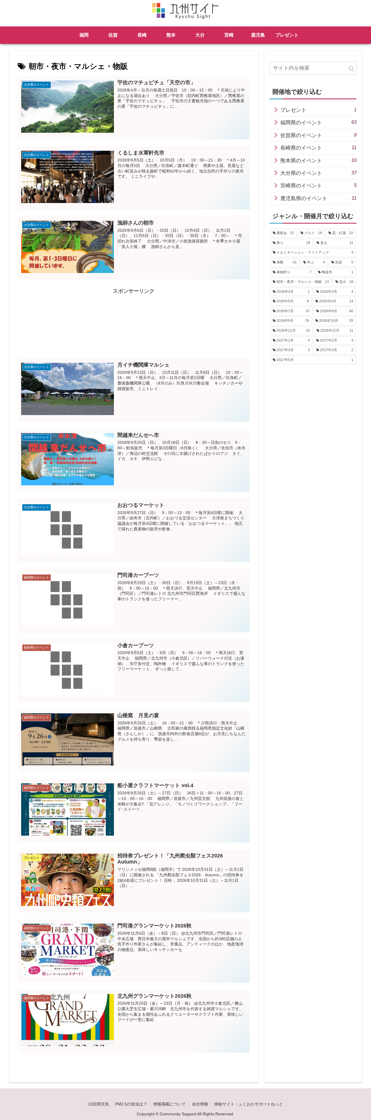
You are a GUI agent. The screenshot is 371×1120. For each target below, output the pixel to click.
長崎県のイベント (318, 148)
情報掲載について (169, 1104)
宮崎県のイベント (318, 186)
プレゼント (318, 110)
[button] (351, 69)
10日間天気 (98, 1104)
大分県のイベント (318, 173)
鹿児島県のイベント (318, 198)
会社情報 (200, 1104)
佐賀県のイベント (318, 135)
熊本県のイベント (318, 160)
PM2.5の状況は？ (131, 1104)
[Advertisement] (134, 322)
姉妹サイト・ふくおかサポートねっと (248, 1104)
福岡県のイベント (318, 123)
